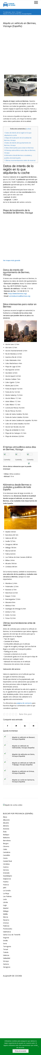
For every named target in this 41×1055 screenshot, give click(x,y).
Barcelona (6, 840)
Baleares (6, 837)
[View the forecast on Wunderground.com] (33, 463)
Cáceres (6, 846)
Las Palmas (7, 896)
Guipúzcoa (7, 879)
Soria (5, 943)
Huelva (5, 882)
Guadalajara (7, 876)
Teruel (5, 949)
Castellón (6, 855)
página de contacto (24, 703)
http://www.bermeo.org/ (17, 293)
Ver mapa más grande (11, 260)
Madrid (5, 908)
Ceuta (5, 858)
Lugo (5, 905)
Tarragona (7, 946)
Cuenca (5, 867)
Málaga (5, 911)
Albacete (6, 820)
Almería (6, 826)
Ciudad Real (7, 861)
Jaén (4, 887)
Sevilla (5, 940)
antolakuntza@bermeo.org (19, 296)
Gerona (6, 870)
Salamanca (7, 932)
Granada (6, 873)
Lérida (5, 902)
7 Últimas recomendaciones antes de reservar (20, 160)
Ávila (4, 832)
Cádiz (5, 849)
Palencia (6, 926)
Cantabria (6, 852)
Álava (5, 817)
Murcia (5, 917)
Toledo (5, 952)
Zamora (6, 964)
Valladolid (6, 958)
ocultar (28, 129)
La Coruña (6, 890)
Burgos (6, 843)
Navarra (6, 920)
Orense (6, 923)
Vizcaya (19, 12)
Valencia (6, 955)
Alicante (6, 823)
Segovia (6, 937)
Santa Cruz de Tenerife (11, 934)
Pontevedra (7, 929)
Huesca (6, 884)
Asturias (6, 829)
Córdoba (6, 864)
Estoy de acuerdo (20, 1051)
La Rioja (6, 893)
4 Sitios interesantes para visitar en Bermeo (19, 148)
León (5, 899)
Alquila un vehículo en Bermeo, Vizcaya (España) (19, 24)
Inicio (13, 12)
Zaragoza (6, 967)
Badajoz (6, 834)
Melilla (5, 914)
